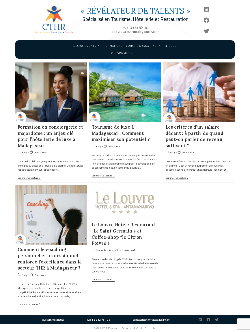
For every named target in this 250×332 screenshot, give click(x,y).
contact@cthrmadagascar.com (135, 32)
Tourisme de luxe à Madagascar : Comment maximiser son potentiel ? (121, 133)
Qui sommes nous (125, 53)
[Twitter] (206, 31)
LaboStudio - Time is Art (144, 328)
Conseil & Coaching (141, 45)
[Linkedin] (206, 9)
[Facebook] (206, 20)
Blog (24, 152)
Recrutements (84, 45)
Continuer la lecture (29, 178)
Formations (113, 45)
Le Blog (171, 45)
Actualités (101, 250)
